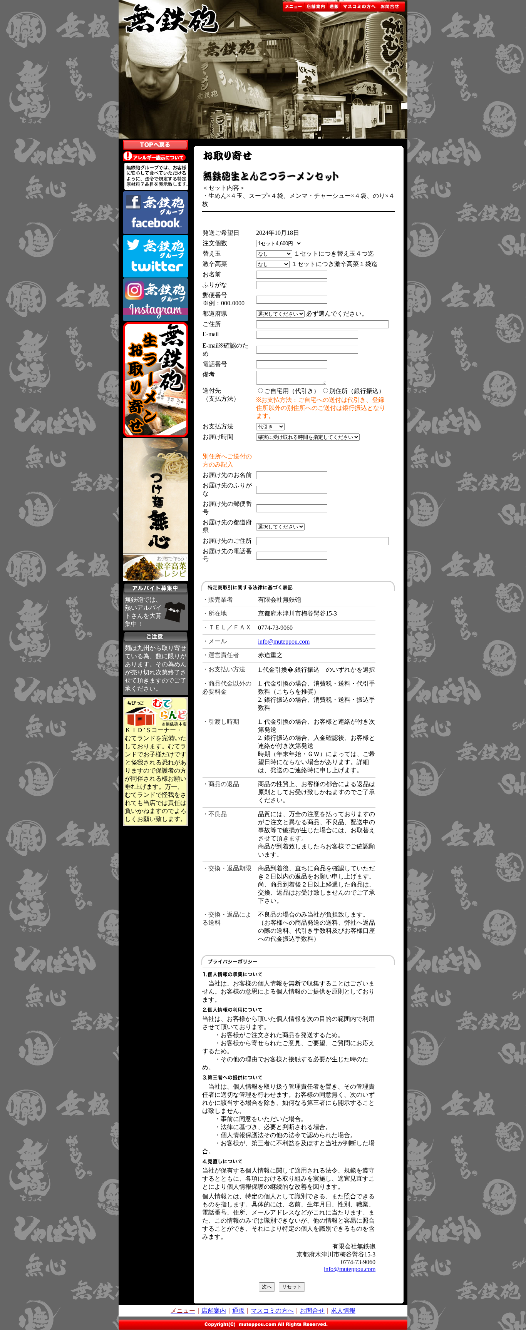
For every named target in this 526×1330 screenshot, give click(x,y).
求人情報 (343, 1310)
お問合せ (312, 1310)
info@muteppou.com (284, 641)
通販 (238, 1310)
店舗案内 (213, 1310)
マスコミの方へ (272, 1310)
